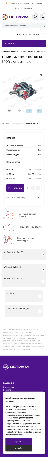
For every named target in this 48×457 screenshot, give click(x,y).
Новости (7, 390)
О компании (8, 387)
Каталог (12, 43)
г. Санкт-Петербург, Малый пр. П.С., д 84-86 (25, 3)
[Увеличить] (22, 91)
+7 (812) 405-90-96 (25, 8)
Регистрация (32, 34)
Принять (19, 441)
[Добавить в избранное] (40, 75)
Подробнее (19, 448)
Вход (22, 34)
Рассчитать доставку (15, 197)
